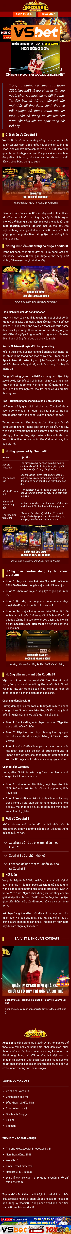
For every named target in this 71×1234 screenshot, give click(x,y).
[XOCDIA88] (35, 6)
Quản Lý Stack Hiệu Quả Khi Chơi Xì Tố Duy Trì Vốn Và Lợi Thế (35, 1001)
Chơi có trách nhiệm (17, 1108)
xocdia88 (27, 1148)
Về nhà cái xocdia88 (18, 1091)
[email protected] (23, 1166)
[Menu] (4, 6)
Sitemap (11, 1125)
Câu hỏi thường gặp (17, 1114)
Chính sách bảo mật (17, 1096)
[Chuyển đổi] (5, 843)
